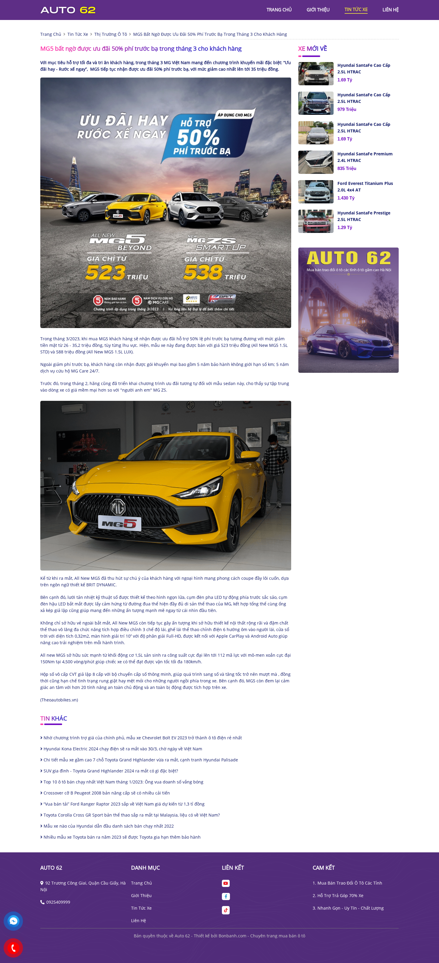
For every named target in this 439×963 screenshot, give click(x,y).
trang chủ (279, 10)
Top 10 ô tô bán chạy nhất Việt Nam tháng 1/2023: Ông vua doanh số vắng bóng (122, 782)
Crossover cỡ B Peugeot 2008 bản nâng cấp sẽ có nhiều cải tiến (106, 793)
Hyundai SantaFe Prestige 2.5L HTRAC (363, 216)
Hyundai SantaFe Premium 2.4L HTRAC (365, 157)
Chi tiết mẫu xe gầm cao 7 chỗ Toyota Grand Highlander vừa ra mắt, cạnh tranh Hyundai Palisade (140, 760)
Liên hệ (138, 920)
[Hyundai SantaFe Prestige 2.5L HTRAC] (316, 221)
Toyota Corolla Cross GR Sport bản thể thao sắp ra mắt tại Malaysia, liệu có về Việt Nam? (131, 815)
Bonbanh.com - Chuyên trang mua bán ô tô (262, 936)
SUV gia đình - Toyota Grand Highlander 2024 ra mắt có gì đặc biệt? (110, 771)
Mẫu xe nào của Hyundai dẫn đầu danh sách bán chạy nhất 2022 (108, 826)
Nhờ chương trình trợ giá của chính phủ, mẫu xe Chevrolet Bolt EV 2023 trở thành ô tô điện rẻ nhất (142, 738)
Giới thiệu (141, 895)
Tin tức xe (141, 908)
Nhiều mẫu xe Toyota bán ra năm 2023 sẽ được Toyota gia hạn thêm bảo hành (121, 837)
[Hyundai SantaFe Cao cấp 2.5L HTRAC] (316, 73)
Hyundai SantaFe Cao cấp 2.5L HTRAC (363, 68)
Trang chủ (141, 883)
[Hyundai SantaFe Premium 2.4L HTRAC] (316, 162)
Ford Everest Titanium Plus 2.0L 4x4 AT (365, 186)
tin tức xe (356, 9)
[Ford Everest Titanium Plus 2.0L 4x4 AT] (316, 191)
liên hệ (391, 10)
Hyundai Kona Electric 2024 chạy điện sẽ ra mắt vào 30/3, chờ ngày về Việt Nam (122, 749)
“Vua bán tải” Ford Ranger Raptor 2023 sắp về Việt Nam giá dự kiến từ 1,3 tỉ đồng (123, 804)
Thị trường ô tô (110, 34)
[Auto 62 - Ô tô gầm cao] (73, 9)
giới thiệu (318, 10)
